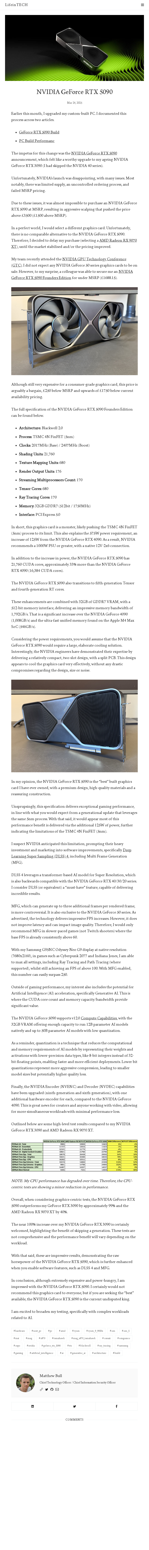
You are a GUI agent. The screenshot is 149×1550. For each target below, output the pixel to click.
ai (62, 1353)
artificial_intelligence (42, 1353)
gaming (19, 1353)
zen (113, 1331)
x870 (43, 1338)
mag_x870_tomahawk (84, 1338)
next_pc (37, 1331)
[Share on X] (74, 1406)
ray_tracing (104, 1345)
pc (51, 1331)
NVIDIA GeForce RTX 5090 (94, 153)
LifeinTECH (16, 5)
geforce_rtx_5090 (52, 1345)
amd (63, 1331)
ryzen (77, 1331)
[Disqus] (74, 1477)
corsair (107, 1338)
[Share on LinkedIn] (32, 1406)
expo (17, 1345)
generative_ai (78, 1353)
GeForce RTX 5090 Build (39, 132)
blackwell (85, 1345)
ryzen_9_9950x (95, 1331)
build (117, 1353)
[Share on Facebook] (117, 1406)
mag (30, 1338)
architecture (100, 1353)
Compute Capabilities (99, 1018)
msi (17, 1338)
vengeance (124, 1338)
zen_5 (126, 1331)
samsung (123, 1345)
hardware (20, 1331)
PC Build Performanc (37, 141)
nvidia (32, 1345)
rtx (70, 1345)
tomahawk (59, 1338)
